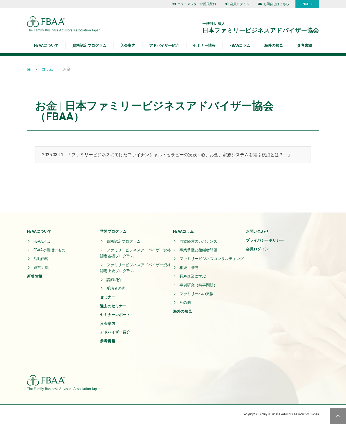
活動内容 (41, 258)
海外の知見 (273, 45)
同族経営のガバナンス (198, 241)
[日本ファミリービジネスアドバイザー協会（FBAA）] (63, 24)
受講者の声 (116, 288)
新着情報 (34, 276)
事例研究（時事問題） (198, 285)
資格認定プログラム (124, 241)
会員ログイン (239, 4)
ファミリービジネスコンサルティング (211, 258)
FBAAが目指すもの (49, 250)
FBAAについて (39, 231)
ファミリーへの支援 (196, 294)
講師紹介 (114, 280)
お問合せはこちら (276, 4)
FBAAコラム (239, 45)
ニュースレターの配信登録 (196, 4)
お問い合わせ (257, 231)
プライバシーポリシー (265, 240)
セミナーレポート (115, 314)
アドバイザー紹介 (164, 45)
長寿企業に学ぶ (192, 276)
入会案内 (127, 45)
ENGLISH (307, 4)
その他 (185, 302)
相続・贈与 (188, 267)
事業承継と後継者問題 (198, 250)
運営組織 (41, 267)
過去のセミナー (113, 306)
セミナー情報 (204, 45)
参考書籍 (304, 45)
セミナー (107, 297)
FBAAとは (42, 241)
